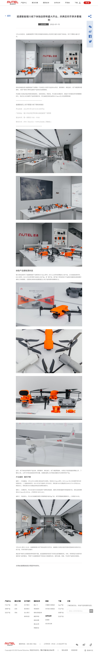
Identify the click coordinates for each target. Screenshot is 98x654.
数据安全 (36, 628)
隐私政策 (65, 650)
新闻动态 (26, 616)
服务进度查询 (38, 612)
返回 (8, 16)
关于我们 (26, 605)
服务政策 (36, 620)
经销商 (47, 620)
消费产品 (7, 608)
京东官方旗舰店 (50, 608)
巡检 (16, 608)
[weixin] (90, 26)
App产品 (60, 605)
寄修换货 (36, 608)
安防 (16, 605)
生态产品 (7, 612)
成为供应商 (48, 623)
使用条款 (74, 650)
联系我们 (26, 608)
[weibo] (90, 31)
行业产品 (7, 605)
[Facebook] (90, 36)
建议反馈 (36, 624)
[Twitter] (90, 41)
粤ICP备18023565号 (47, 650)
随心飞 (36, 605)
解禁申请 (36, 616)
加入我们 (26, 612)
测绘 (16, 612)
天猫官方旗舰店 (50, 605)
